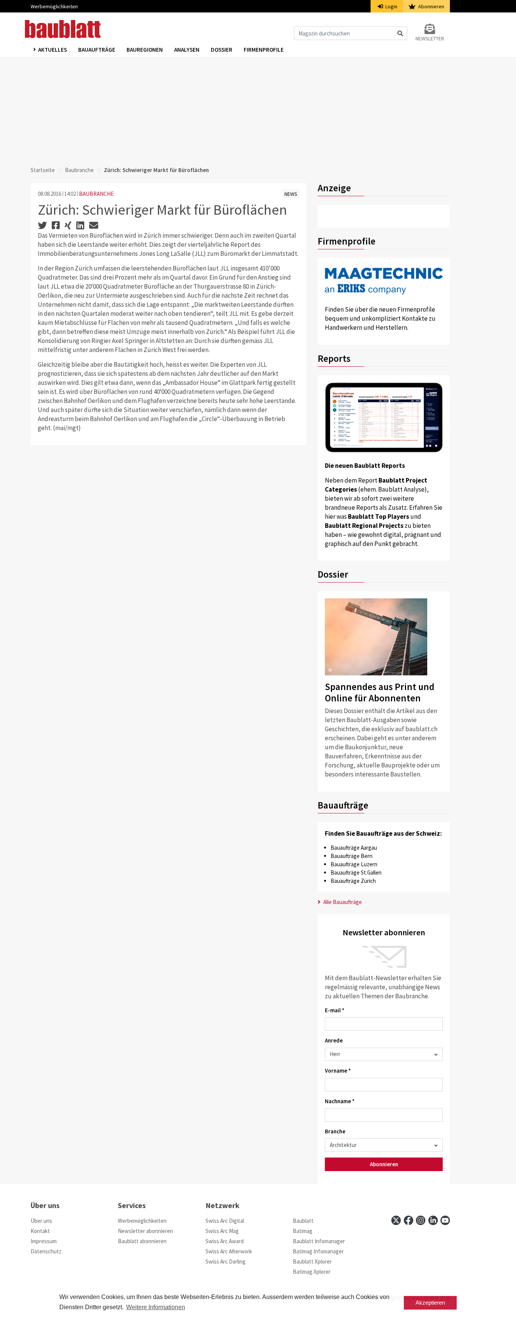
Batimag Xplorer (312, 1271)
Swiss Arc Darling (225, 1261)
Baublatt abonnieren (142, 1241)
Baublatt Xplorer (312, 1261)
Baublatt (303, 1220)
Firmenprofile (264, 49)
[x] (396, 1220)
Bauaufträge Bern (351, 855)
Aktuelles (52, 49)
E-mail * (335, 1010)
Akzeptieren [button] (430, 1302)
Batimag (302, 1230)
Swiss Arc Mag (222, 1230)
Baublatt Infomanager (319, 1241)
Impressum (44, 1241)
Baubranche (79, 170)
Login (390, 6)
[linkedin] (433, 1220)
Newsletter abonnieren (145, 1230)
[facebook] (408, 1220)
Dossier (221, 49)
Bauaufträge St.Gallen (356, 872)
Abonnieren (430, 6)
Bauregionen (145, 49)
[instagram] (420, 1220)
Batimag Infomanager (318, 1251)
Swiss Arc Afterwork (228, 1251)
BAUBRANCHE (96, 193)
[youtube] (445, 1220)
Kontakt (40, 1230)
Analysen (186, 49)
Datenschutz (46, 1251)
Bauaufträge (96, 49)
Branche (335, 1131)
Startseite (43, 170)
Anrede (334, 1040)
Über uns (41, 1220)
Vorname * (338, 1070)
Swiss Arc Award (224, 1241)
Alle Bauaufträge (342, 901)
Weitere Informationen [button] (155, 1307)
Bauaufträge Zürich (353, 880)
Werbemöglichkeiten (54, 6)
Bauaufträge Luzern (354, 864)
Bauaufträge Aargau (354, 847)
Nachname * (340, 1101)
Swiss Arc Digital (224, 1220)
